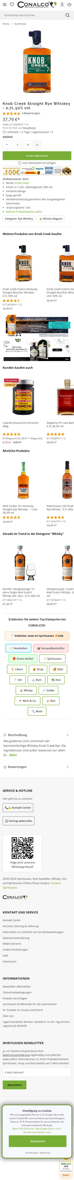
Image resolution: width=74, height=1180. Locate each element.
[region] (37, 62)
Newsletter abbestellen (17, 986)
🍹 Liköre (17, 669)
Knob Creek (22, 183)
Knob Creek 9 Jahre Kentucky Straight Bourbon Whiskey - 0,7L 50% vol (20, 293)
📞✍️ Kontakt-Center (18, 807)
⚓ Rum (36, 680)
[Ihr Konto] (62, 4)
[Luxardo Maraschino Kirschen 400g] (23, 397)
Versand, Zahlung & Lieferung (21, 926)
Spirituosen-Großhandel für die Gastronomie (30, 1004)
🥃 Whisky (26, 690)
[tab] (36, 745)
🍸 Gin (17, 680)
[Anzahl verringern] (7, 145)
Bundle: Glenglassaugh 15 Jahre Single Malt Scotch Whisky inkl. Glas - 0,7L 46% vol (21, 592)
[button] (66, 1161)
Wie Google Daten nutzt (48, 1128)
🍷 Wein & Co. (27, 700)
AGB (5, 955)
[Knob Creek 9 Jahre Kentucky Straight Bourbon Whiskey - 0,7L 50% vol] (23, 263)
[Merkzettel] (11, 4)
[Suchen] (67, 15)
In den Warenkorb (37, 155)
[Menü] (4, 4)
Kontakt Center (12, 920)
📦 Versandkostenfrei (50, 648)
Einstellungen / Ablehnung (37, 1152)
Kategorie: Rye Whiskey (19, 218)
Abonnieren (14, 1085)
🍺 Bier (51, 700)
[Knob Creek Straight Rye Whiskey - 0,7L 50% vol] (37, 62)
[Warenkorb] (69, 4)
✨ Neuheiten (18, 648)
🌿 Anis (56, 680)
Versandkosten (29, 128)
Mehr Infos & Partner (23, 1128)
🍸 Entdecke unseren (36, 635)
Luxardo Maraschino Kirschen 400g (21, 424)
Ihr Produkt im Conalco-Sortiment (23, 1010)
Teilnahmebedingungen (17, 992)
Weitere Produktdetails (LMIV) (24, 211)
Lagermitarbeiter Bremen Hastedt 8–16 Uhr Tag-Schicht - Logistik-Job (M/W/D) (37, 1024)
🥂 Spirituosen (52, 658)
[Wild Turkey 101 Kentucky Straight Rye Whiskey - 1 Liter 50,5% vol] (23, 480)
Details (66, 1175)
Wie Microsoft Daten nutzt (37, 1132)
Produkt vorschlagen (15, 998)
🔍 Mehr (37, 711)
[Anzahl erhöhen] (28, 145)
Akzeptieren (37, 1141)
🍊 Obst (58, 669)
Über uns (8, 1016)
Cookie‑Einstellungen (15, 949)
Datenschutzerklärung (16, 938)
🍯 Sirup (38, 669)
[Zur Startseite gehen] (37, 4)
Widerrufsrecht (12, 943)
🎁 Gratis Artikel (22, 658)
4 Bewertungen (31, 113)
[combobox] (30, 15)
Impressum (9, 961)
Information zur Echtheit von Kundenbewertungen (33, 932)
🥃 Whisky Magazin (51, 218)
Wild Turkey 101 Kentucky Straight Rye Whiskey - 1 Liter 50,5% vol (20, 509)
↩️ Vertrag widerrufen (18, 821)
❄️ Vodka (48, 690)
